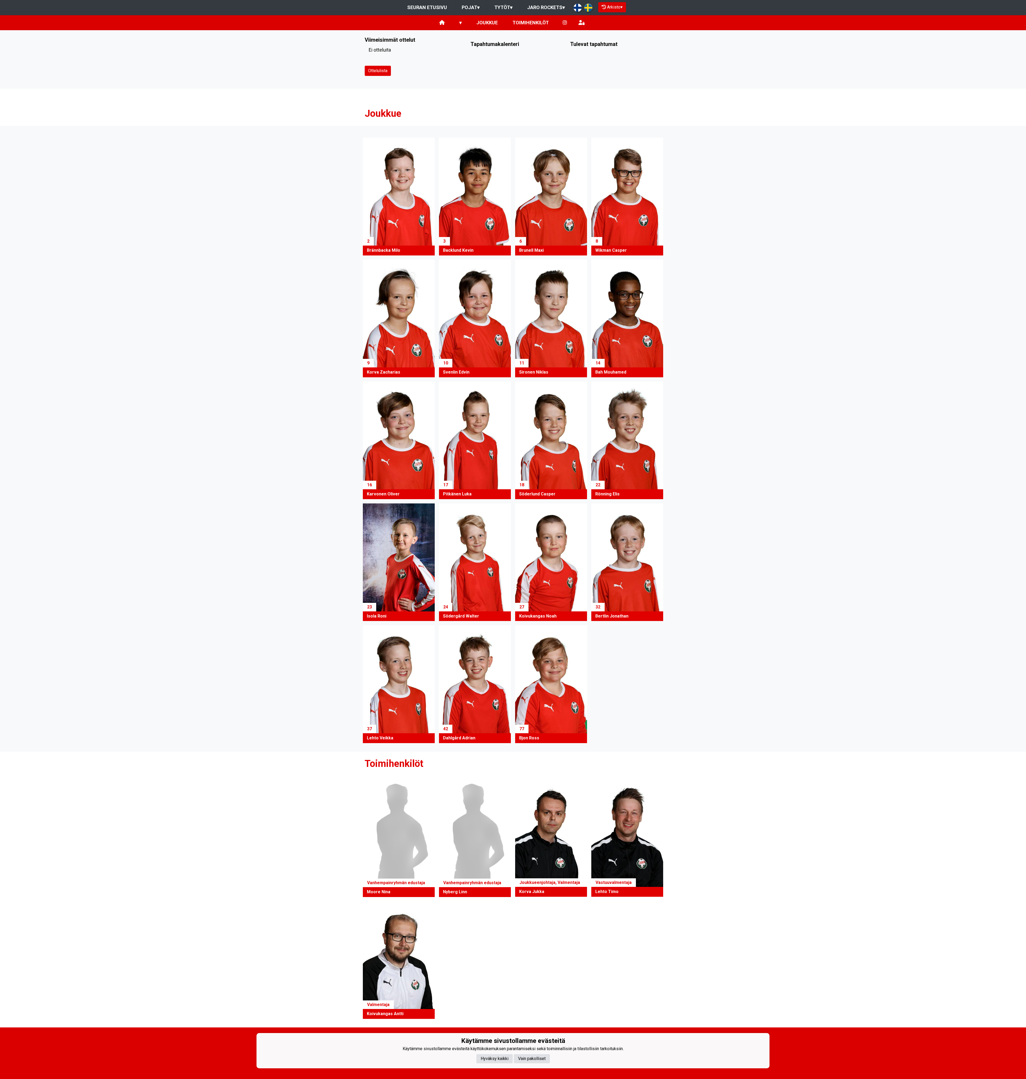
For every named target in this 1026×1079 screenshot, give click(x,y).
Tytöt (503, 7)
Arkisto (615, 7)
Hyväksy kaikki (494, 1058)
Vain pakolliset (532, 1058)
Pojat (471, 7)
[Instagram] (564, 22)
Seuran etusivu (427, 7)
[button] (399, 196)
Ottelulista (377, 70)
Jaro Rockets (546, 7)
